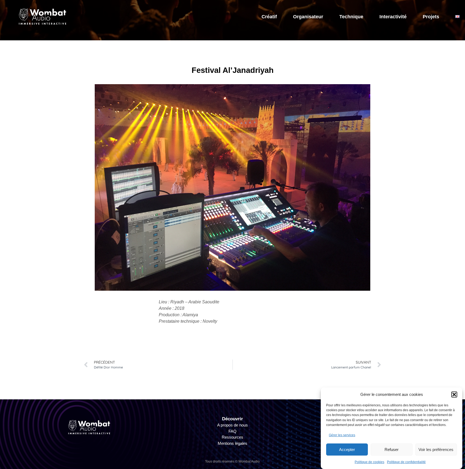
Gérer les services (342, 435)
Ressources (232, 437)
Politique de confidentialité (406, 462)
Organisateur (308, 16)
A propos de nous (232, 425)
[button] (454, 394)
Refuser (392, 449)
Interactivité (393, 16)
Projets (431, 16)
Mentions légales (232, 443)
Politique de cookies (369, 462)
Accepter (347, 449)
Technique (351, 16)
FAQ (232, 431)
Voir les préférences (435, 449)
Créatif (269, 16)
